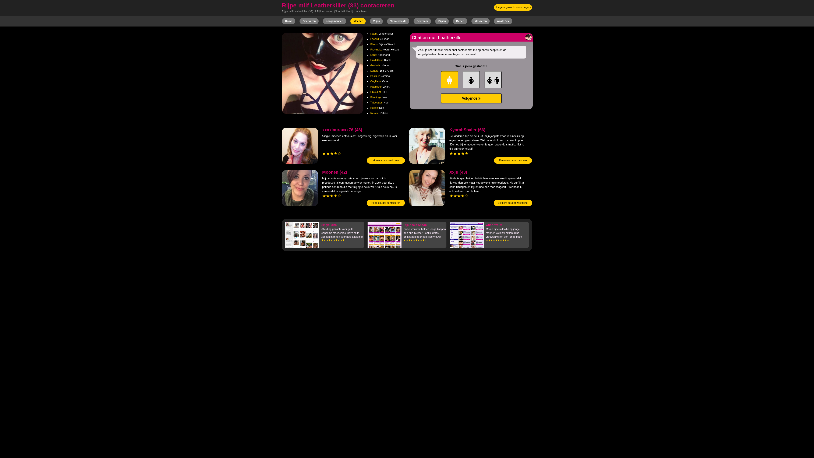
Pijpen (442, 21)
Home (288, 21)
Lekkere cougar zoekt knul (513, 202)
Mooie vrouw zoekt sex (386, 160)
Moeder (358, 21)
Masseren (481, 21)
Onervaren (309, 21)
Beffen (460, 21)
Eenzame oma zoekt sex (513, 160)
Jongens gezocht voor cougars (513, 7)
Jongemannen (334, 21)
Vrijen (376, 21)
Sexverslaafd (398, 21)
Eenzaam (422, 21)
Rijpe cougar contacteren (385, 202)
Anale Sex (503, 21)
